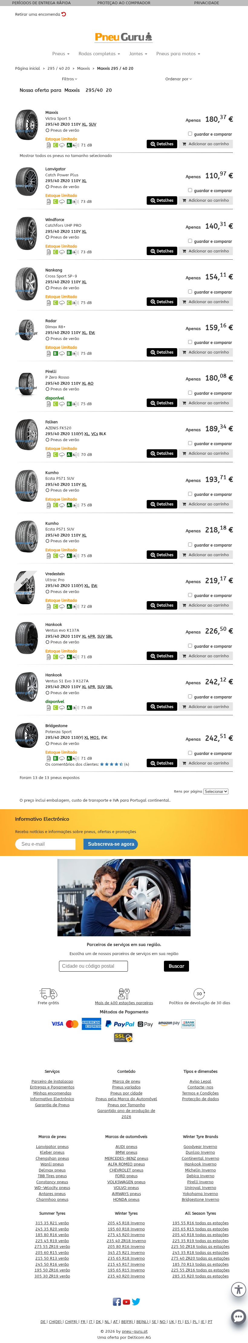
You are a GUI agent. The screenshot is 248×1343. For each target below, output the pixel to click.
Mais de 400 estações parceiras (124, 1003)
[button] (238, 1289)
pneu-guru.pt (135, 1331)
